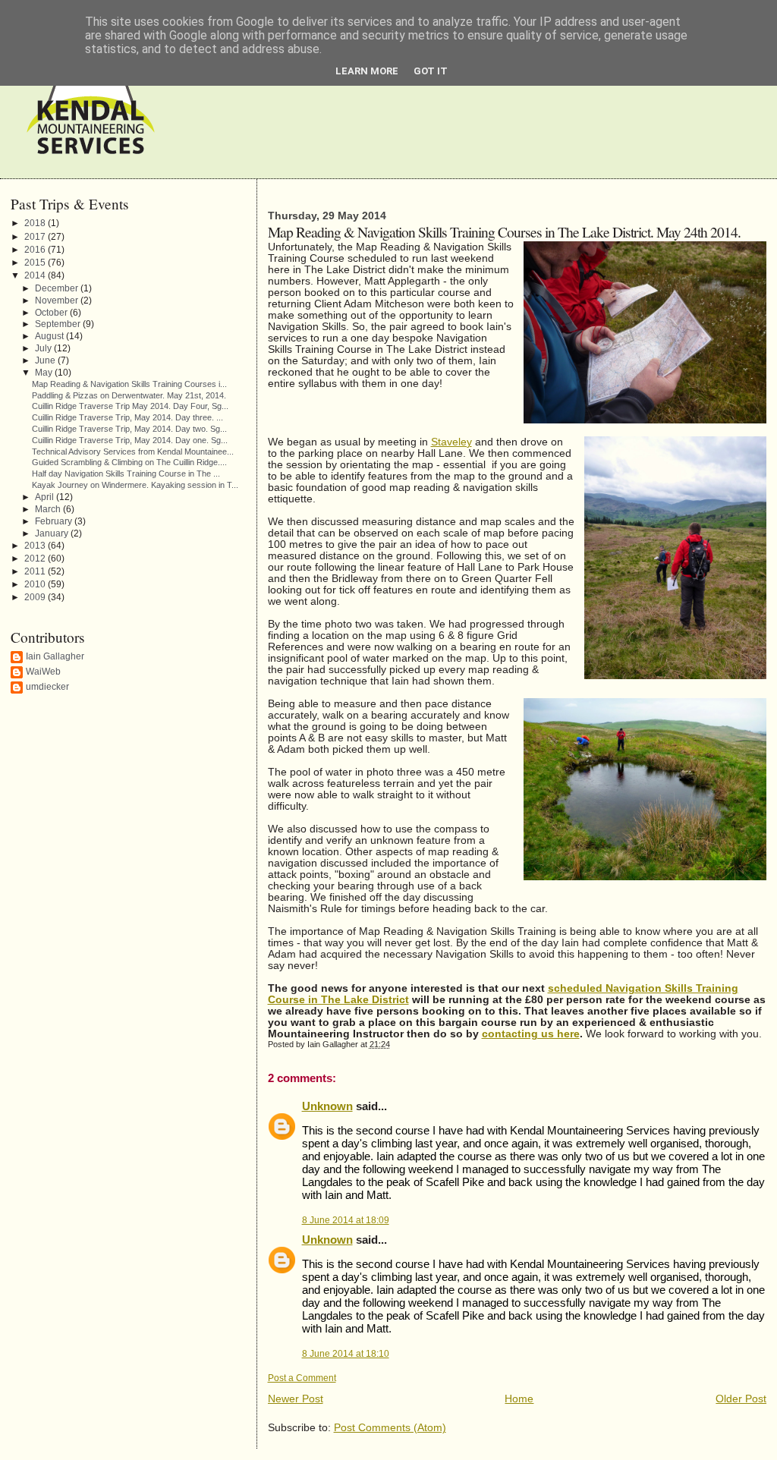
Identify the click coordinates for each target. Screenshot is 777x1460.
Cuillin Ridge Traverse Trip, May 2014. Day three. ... (127, 417)
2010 (36, 584)
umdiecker (47, 686)
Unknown (327, 1106)
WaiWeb (43, 671)
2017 (36, 236)
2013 (36, 545)
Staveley (451, 442)
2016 (36, 249)
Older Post (741, 1399)
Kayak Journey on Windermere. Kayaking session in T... (135, 484)
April (45, 497)
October (52, 312)
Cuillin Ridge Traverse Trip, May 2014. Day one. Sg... (130, 440)
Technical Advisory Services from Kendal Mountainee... (133, 451)
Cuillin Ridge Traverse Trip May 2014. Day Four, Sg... (130, 406)
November (57, 300)
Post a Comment (302, 1378)
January (53, 533)
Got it (431, 71)
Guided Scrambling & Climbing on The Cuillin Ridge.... (129, 462)
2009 (36, 597)
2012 (36, 558)
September (59, 324)
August (50, 336)
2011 (36, 571)
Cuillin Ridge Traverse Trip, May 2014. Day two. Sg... (129, 428)
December (57, 288)
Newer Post (295, 1399)
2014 (36, 275)
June (46, 360)
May (45, 372)
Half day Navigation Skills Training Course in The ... (126, 473)
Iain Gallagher (55, 656)
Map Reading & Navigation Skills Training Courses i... (129, 384)
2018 (36, 223)
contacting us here (531, 1034)
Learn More (366, 71)
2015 (36, 262)
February (54, 521)
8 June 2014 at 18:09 (345, 1220)
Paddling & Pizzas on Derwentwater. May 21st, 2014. (129, 395)
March (49, 509)
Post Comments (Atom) (390, 1427)
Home (519, 1399)
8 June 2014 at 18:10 (345, 1353)
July (44, 348)
